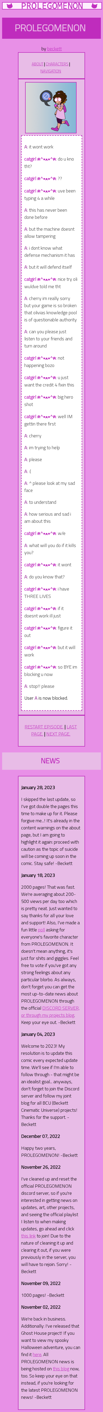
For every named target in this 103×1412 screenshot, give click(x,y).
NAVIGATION (50, 71)
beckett (54, 48)
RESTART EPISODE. (44, 726)
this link (28, 1235)
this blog (61, 1368)
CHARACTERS (57, 64)
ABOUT (37, 64)
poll (41, 929)
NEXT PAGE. (58, 733)
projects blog (61, 1015)
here (37, 1354)
